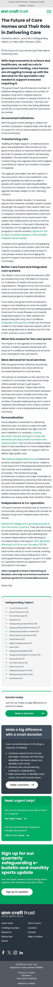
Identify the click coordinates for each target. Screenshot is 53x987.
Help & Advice (35, 937)
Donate (22, 5)
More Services (21, 2)
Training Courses (36, 2)
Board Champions (17, 612)
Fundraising (14, 678)
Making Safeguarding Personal (22, 459)
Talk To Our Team (14, 835)
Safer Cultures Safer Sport (20, 635)
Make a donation (24, 713)
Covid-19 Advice (16, 608)
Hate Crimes (14, 666)
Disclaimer (26, 975)
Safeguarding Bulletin (18, 651)
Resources (7, 937)
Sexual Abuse (15, 659)
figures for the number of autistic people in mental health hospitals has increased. (24, 235)
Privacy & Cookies (26, 972)
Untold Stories (15, 639)
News (11, 647)
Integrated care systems (14, 322)
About (11, 2)
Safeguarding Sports (18, 670)
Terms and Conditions (26, 978)
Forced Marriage (16, 616)
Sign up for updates (17, 891)
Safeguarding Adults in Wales (22, 631)
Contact (30, 5)
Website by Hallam (26, 983)
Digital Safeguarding (18, 643)
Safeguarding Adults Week (21, 623)
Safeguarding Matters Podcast (22, 655)
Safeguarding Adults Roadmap (23, 627)
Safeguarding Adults (18, 674)
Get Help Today (13, 818)
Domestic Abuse (16, 662)
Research (13, 620)
